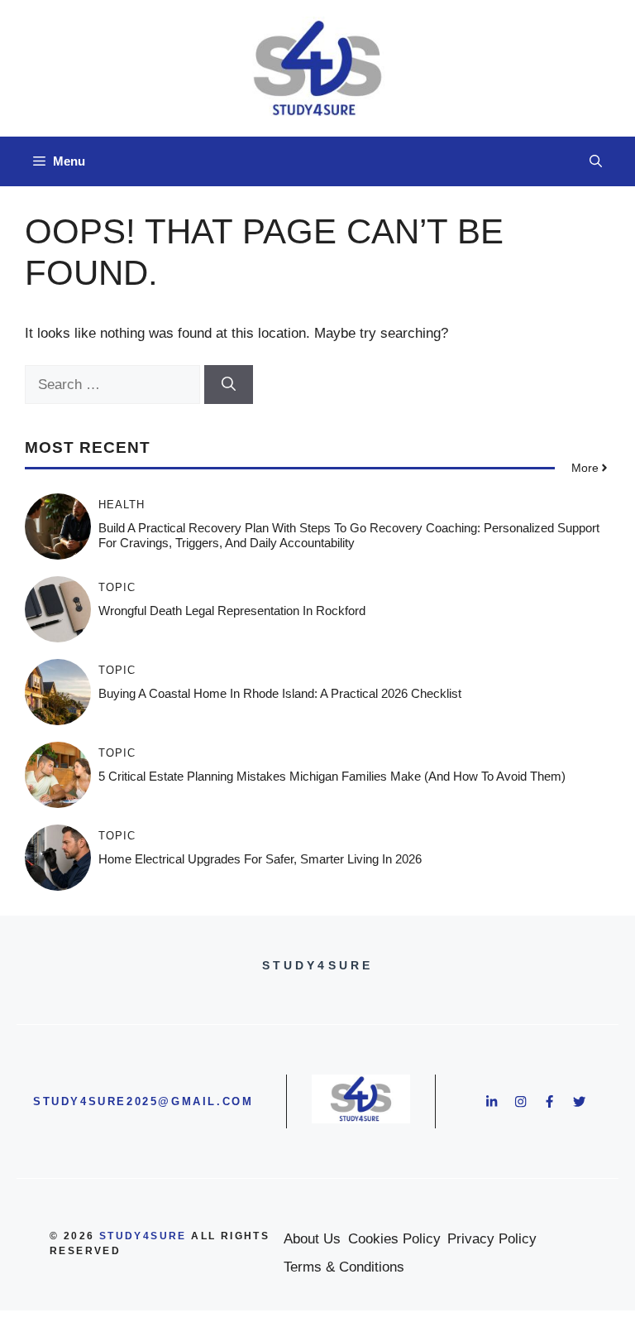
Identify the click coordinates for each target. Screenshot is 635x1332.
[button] (595, 161)
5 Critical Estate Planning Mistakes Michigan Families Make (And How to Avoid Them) (332, 776)
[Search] (228, 385)
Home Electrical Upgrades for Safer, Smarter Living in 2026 (260, 859)
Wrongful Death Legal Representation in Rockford (231, 610)
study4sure (143, 1236)
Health (121, 504)
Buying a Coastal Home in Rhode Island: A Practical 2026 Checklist (279, 693)
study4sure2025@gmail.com (143, 1101)
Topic (117, 587)
